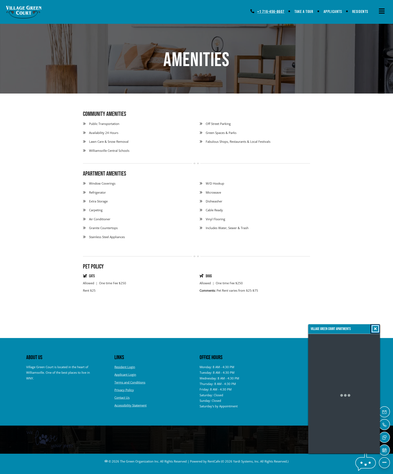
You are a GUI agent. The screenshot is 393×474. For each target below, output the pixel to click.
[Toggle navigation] (381, 11)
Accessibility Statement (130, 405)
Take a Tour (304, 11)
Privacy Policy (124, 390)
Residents (362, 11)
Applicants (335, 11)
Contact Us (122, 397)
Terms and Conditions (129, 382)
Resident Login (124, 367)
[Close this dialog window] (375, 328)
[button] (365, 462)
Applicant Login (125, 374)
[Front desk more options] (384, 462)
